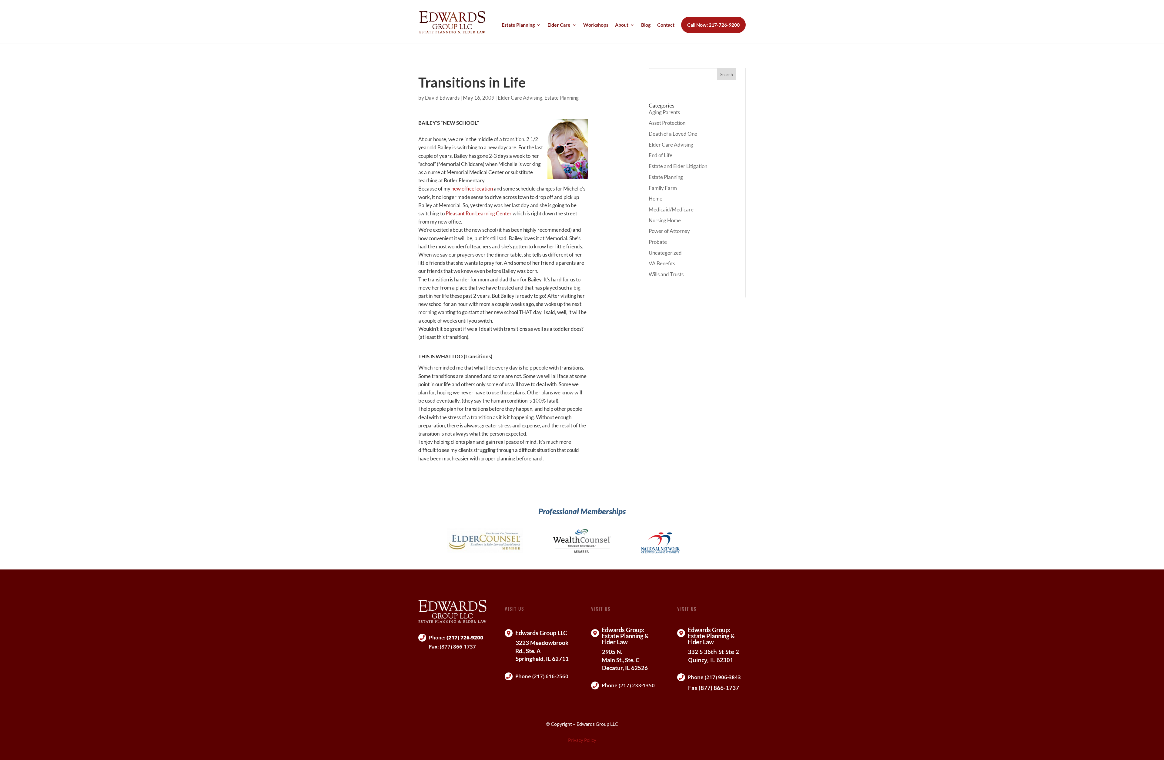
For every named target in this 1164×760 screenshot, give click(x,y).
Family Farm (663, 188)
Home (655, 198)
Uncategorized (665, 253)
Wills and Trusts (666, 274)
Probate (658, 242)
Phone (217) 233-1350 (628, 685)
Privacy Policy (582, 740)
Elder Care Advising (520, 98)
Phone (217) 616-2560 (541, 676)
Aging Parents (664, 112)
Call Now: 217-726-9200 (713, 25)
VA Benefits (662, 263)
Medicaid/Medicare (671, 209)
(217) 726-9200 (465, 637)
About (621, 25)
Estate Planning (518, 25)
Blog (646, 25)
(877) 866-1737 (458, 646)
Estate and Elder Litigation (678, 166)
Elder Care (558, 25)
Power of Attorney (669, 231)
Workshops (595, 25)
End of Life (660, 155)
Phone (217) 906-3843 (714, 677)
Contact (665, 25)
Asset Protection (667, 123)
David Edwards (442, 98)
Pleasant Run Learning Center (479, 213)
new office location (472, 188)
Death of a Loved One (673, 134)
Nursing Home (665, 220)
